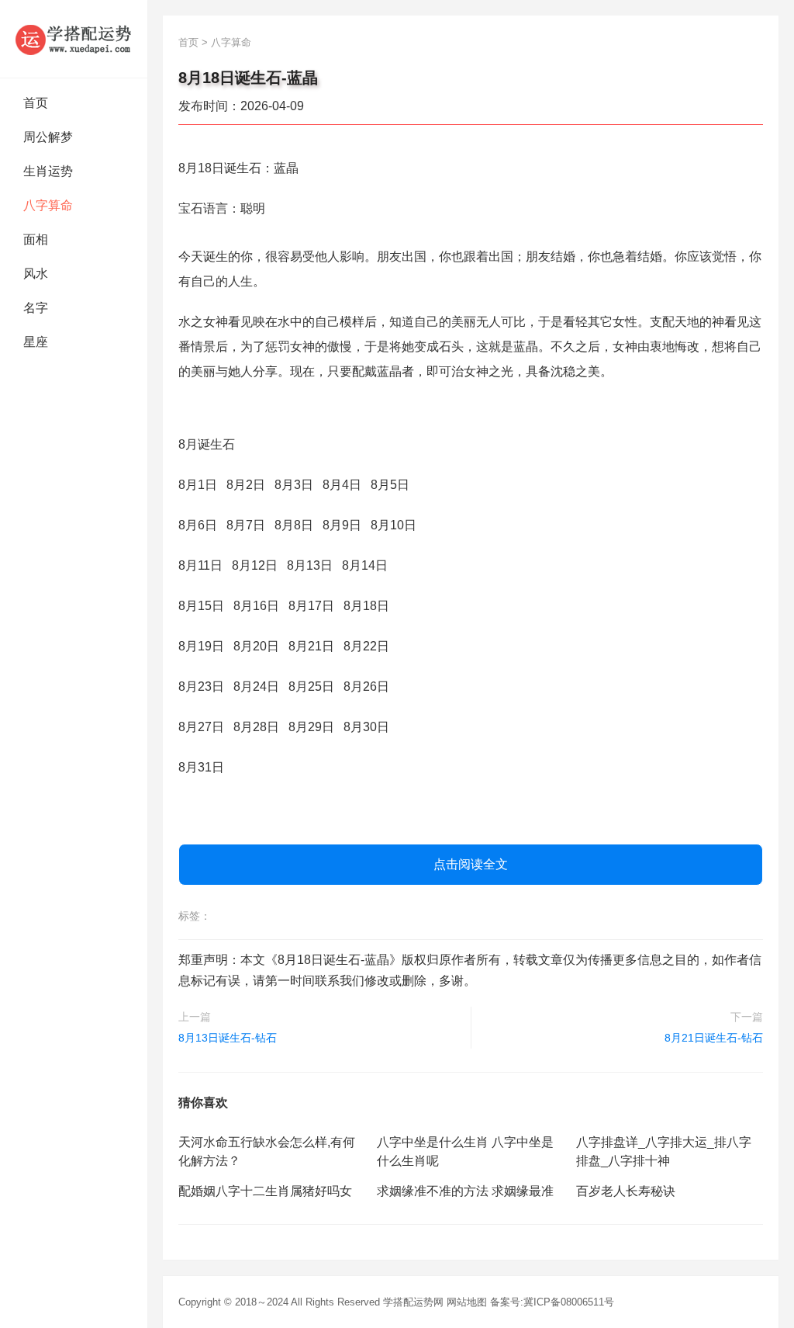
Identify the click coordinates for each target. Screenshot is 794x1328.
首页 (35, 102)
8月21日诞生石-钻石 (714, 1038)
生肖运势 (48, 171)
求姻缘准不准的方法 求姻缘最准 (465, 1191)
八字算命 (48, 205)
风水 (35, 273)
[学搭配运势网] (74, 39)
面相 (35, 239)
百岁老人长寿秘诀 (625, 1191)
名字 (35, 307)
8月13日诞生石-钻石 (227, 1038)
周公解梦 (48, 137)
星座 (35, 341)
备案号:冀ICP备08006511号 (552, 1302)
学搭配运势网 (413, 1302)
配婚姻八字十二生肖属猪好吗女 (265, 1191)
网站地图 (467, 1302)
